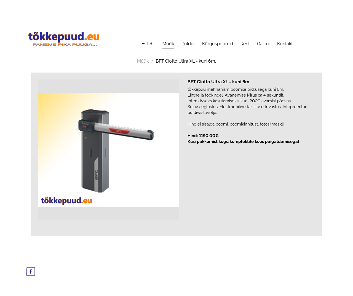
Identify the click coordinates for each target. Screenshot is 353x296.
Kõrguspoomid (217, 43)
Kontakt (285, 43)
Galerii (263, 43)
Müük (168, 43)
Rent (245, 43)
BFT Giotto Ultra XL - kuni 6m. (186, 61)
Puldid (187, 43)
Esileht (148, 43)
